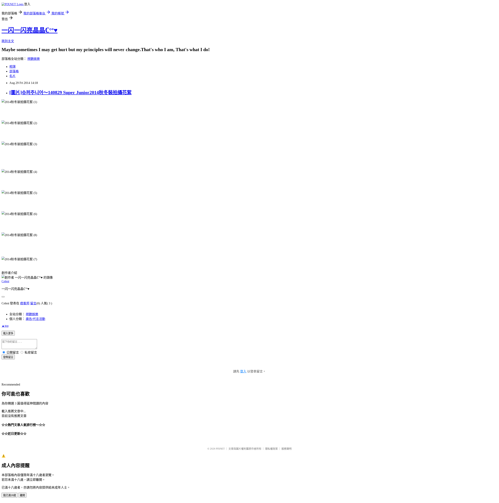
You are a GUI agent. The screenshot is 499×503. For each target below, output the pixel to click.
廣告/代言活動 (35, 319)
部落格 (14, 71)
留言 (33, 303)
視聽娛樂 (33, 58)
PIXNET (220, 448)
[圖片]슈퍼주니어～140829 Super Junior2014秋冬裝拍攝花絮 (70, 92)
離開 (22, 495)
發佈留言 (8, 357)
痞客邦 (24, 303)
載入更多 (8, 333)
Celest (5, 281)
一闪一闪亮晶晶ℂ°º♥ (30, 30)
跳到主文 (8, 41)
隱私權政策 (271, 448)
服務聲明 (286, 448)
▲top (5, 325)
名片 (12, 76)
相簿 (12, 66)
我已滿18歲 (9, 495)
